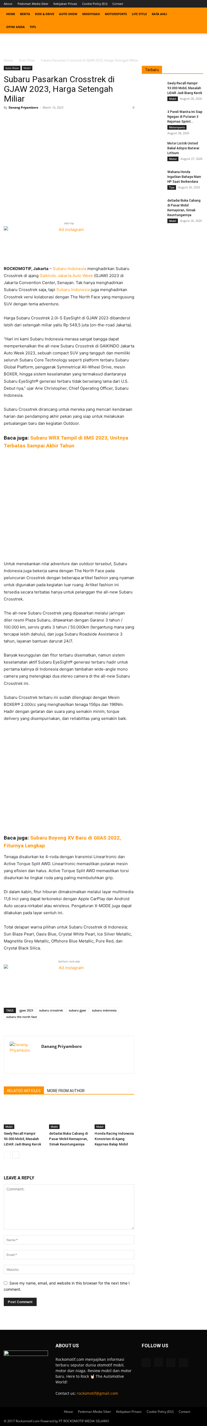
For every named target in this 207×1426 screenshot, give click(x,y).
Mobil (27, 68)
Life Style (139, 14)
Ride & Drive (44, 14)
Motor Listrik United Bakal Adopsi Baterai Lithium (183, 148)
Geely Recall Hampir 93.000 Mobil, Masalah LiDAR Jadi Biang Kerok (22, 1138)
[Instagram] (181, 4)
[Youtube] (199, 4)
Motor (173, 159)
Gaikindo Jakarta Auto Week (66, 275)
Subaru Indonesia (69, 268)
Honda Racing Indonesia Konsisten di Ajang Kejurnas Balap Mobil (114, 1138)
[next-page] (15, 1155)
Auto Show (68, 14)
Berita (25, 14)
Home (10, 14)
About (8, 4)
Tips (33, 27)
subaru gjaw (77, 1010)
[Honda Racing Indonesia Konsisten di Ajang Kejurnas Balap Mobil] (114, 1115)
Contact (117, 4)
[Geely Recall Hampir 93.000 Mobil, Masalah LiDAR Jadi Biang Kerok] (23, 1115)
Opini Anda (15, 27)
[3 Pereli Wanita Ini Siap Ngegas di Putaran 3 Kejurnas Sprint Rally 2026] (152, 117)
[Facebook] (172, 4)
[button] (196, 14)
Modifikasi (91, 14)
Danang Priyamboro (23, 107)
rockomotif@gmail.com (97, 1393)
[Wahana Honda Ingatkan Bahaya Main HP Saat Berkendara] (152, 177)
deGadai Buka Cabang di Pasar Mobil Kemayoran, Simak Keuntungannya (68, 1138)
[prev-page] (7, 1155)
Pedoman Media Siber (33, 4)
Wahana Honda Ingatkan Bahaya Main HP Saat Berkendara (184, 177)
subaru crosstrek (51, 1010)
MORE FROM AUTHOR (66, 1091)
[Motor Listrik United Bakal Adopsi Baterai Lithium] (152, 148)
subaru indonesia (104, 1010)
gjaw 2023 (26, 1010)
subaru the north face (21, 1017)
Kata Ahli (159, 14)
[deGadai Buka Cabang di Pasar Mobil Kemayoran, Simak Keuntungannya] (69, 1115)
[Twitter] (190, 4)
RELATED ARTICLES (24, 1091)
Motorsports (116, 14)
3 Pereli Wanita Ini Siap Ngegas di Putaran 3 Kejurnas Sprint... (184, 116)
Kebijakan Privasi (65, 4)
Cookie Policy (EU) (94, 4)
